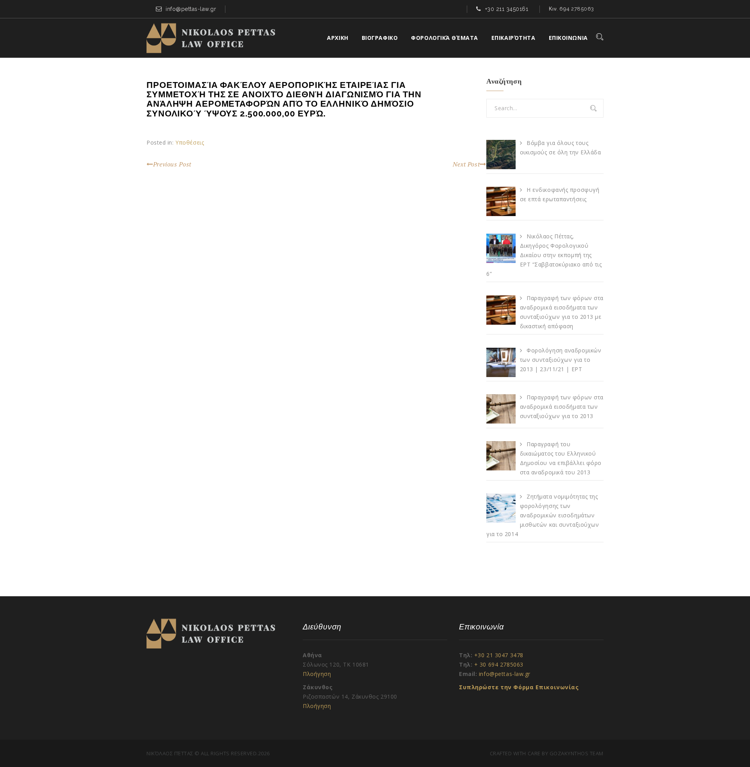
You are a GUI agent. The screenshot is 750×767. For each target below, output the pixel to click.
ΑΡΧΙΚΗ (337, 37)
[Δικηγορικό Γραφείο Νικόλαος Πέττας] (210, 38)
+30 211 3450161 (507, 9)
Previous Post (172, 164)
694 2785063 (576, 9)
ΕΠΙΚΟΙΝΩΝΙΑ (568, 37)
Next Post (466, 164)
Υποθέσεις (189, 142)
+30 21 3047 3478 (498, 655)
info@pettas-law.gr (191, 9)
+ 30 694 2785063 (498, 664)
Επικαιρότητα (513, 37)
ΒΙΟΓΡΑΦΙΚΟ (380, 37)
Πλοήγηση (317, 674)
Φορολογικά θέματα (444, 37)
